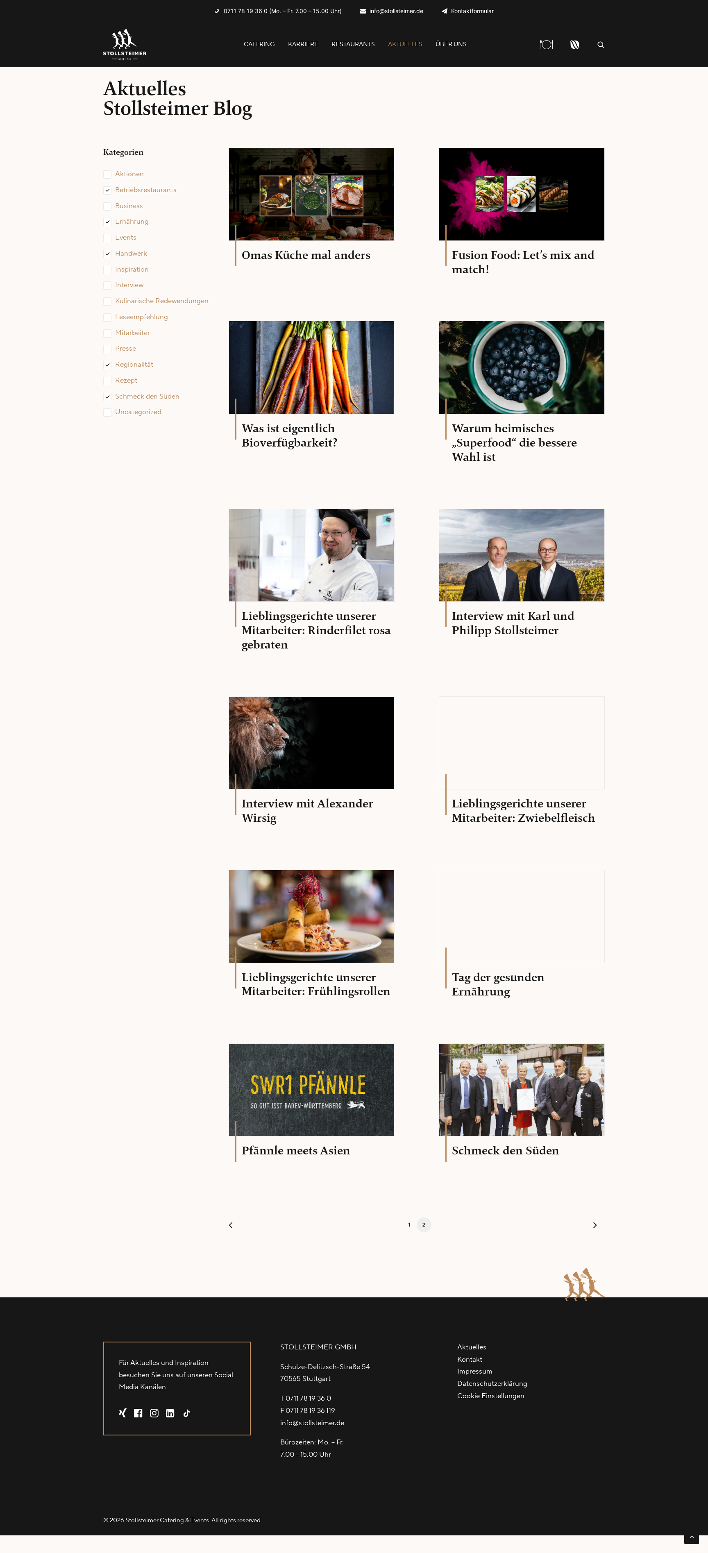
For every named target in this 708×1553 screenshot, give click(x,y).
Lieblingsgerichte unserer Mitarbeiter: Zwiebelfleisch (523, 811)
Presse (125, 348)
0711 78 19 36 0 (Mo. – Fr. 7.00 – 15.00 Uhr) (283, 10)
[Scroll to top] (691, 1536)
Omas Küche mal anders (306, 255)
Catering (259, 44)
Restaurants (353, 44)
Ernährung (132, 221)
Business (129, 206)
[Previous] (240, 1227)
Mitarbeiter (132, 333)
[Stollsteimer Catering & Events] (125, 44)
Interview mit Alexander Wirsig (307, 811)
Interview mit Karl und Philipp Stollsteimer (513, 623)
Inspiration (132, 269)
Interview (129, 285)
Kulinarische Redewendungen (162, 301)
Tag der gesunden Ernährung (498, 984)
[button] (601, 44)
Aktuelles (405, 44)
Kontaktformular (472, 10)
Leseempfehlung (141, 317)
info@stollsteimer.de (396, 10)
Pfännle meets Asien (296, 1151)
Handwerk (131, 253)
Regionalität (134, 364)
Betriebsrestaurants (146, 190)
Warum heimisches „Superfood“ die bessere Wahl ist (514, 442)
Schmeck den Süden (147, 396)
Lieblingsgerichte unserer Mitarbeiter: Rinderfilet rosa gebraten (316, 630)
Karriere (303, 44)
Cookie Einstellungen (490, 1396)
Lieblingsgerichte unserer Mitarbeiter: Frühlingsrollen (316, 984)
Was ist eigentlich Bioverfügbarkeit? (290, 435)
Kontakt (469, 1359)
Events (125, 237)
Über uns (451, 44)
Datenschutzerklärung (492, 1383)
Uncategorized (138, 412)
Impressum (474, 1371)
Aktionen (129, 174)
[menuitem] (278, 11)
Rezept (126, 380)
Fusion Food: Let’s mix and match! (523, 262)
